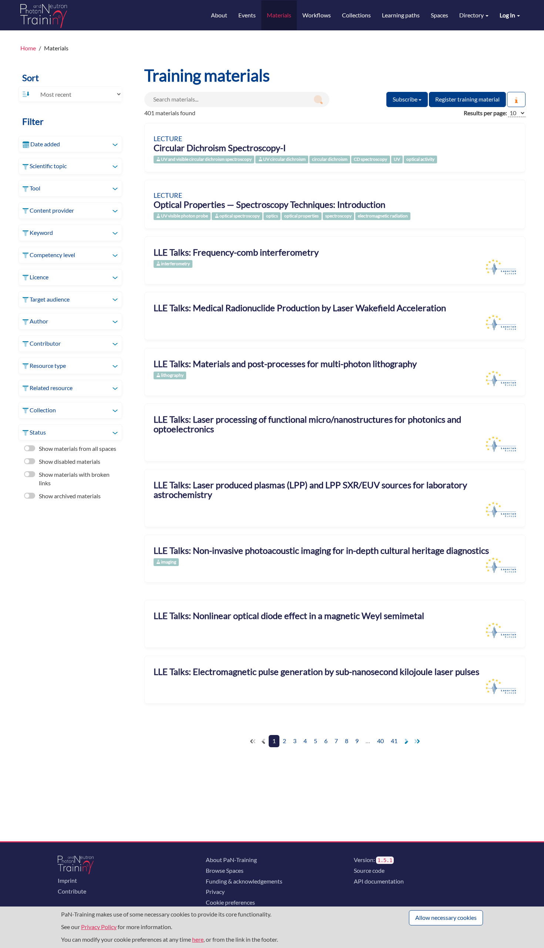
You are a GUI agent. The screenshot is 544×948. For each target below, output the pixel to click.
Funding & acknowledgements (244, 881)
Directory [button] (472, 15)
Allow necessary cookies (446, 917)
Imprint (67, 880)
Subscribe (406, 99)
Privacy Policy (99, 926)
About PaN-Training (231, 859)
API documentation (379, 881)
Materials (279, 15)
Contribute (72, 891)
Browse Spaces (225, 870)
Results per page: (485, 112)
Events (247, 15)
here (198, 939)
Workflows (316, 15)
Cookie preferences (230, 902)
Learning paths (401, 15)
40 (380, 740)
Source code (369, 870)
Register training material (467, 99)
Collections (356, 15)
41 (394, 740)
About (219, 15)
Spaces (439, 15)
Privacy (215, 891)
